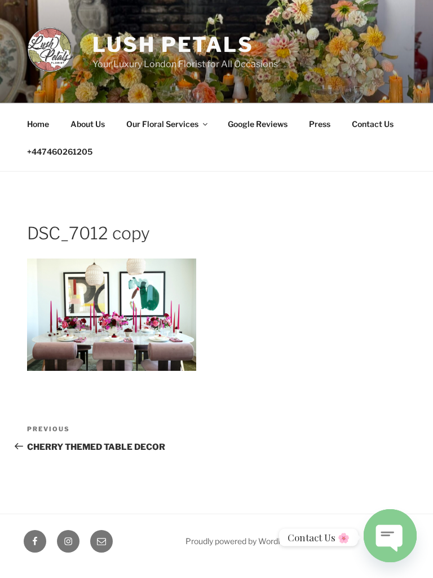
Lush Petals (173, 44)
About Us (87, 124)
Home (38, 124)
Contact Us (373, 124)
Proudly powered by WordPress (242, 541)
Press (319, 124)
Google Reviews (258, 124)
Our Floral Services (162, 124)
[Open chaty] (390, 534)
